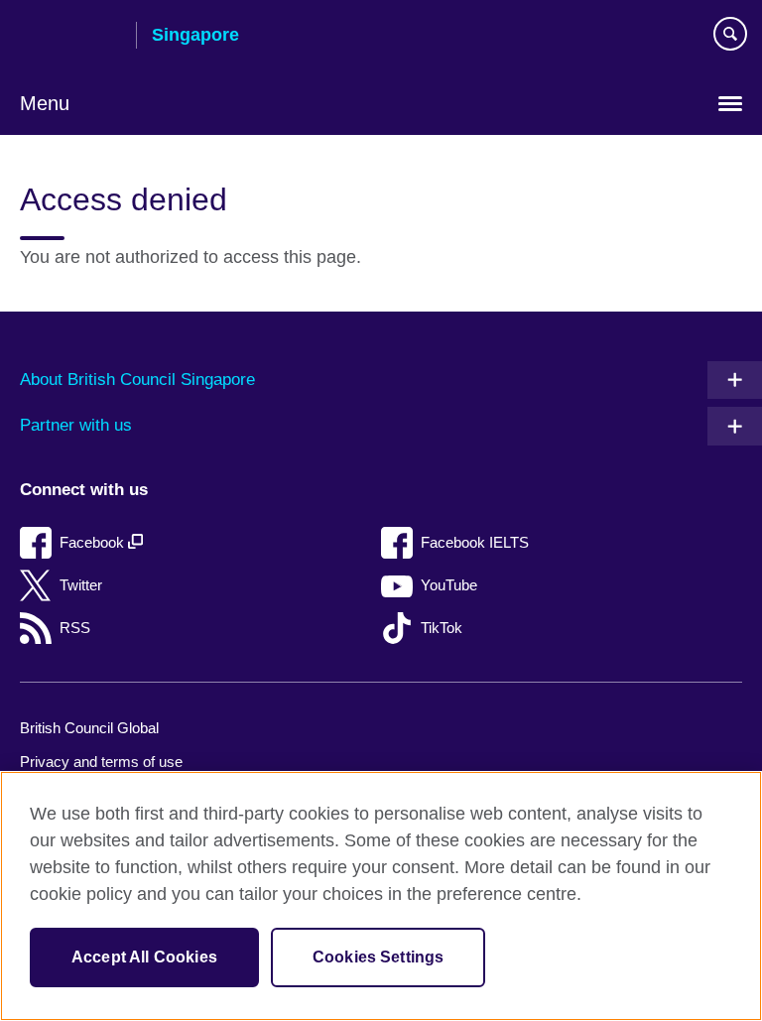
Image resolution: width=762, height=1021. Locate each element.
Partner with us (76, 425)
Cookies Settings (378, 957)
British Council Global (89, 727)
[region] (381, 896)
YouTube (449, 584)
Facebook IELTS (475, 542)
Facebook (94, 542)
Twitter (81, 584)
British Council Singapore (70, 37)
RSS (75, 627)
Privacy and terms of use (101, 761)
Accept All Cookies (144, 957)
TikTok (441, 627)
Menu (44, 103)
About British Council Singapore (137, 379)
